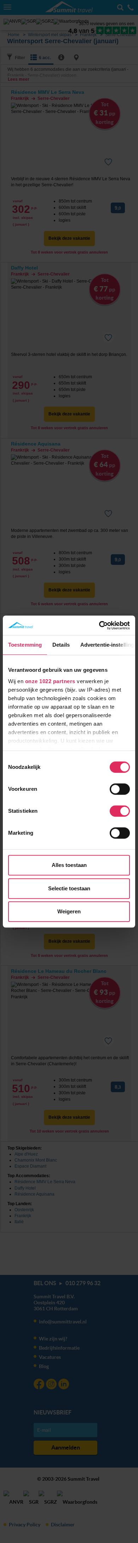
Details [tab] (61, 645)
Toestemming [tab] (25, 645)
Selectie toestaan (69, 888)
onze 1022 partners (50, 681)
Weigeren (69, 911)
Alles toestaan (69, 865)
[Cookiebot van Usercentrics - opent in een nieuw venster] (99, 625)
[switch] (120, 789)
